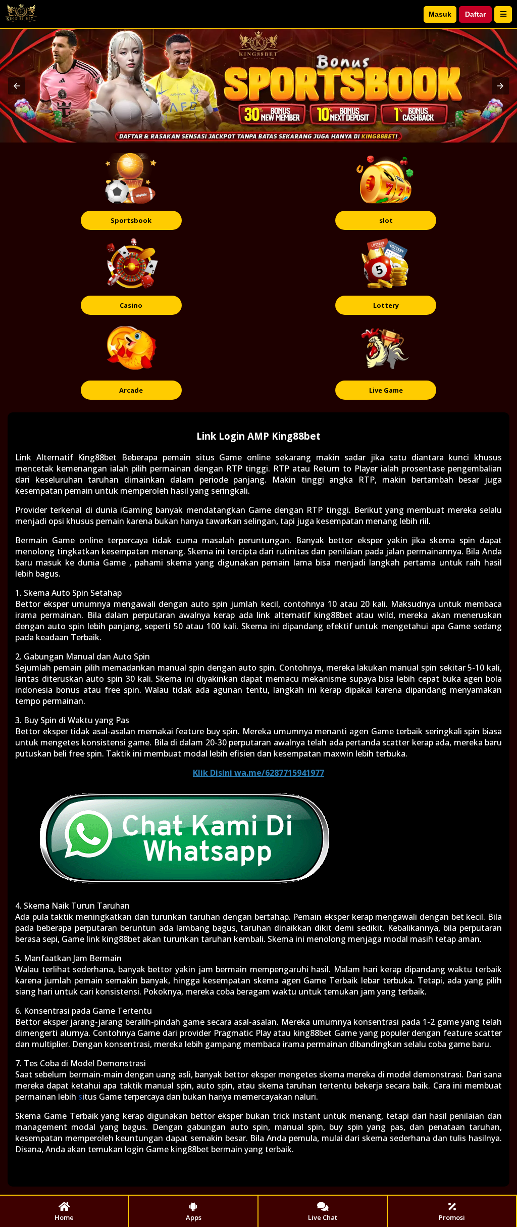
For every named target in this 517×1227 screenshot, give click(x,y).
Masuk (440, 14)
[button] (16, 86)
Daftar (475, 14)
